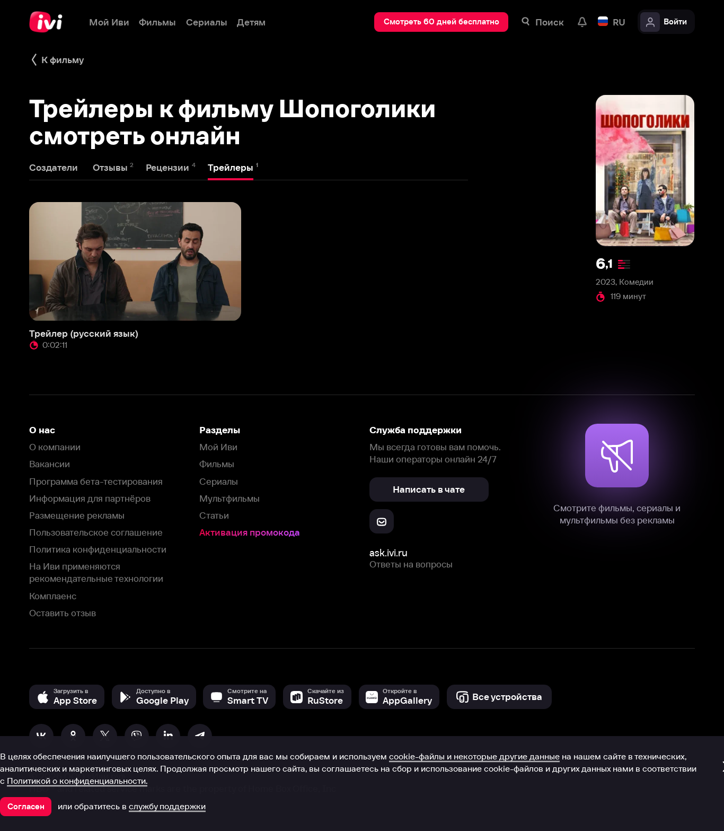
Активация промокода (249, 532)
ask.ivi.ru (388, 552)
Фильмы (216, 464)
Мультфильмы (229, 498)
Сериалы (218, 481)
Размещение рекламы (77, 515)
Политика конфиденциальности (97, 549)
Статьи (214, 515)
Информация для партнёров (90, 498)
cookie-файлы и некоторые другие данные (474, 756)
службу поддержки (167, 806)
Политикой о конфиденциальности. (77, 780)
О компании (55, 447)
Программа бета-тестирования (96, 481)
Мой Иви (218, 447)
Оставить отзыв (62, 613)
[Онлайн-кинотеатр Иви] (49, 22)
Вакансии (49, 464)
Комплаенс (52, 596)
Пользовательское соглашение (96, 532)
